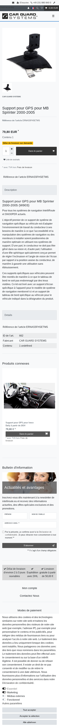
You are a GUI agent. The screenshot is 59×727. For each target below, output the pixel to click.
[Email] (13, 2)
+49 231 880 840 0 (41, 2)
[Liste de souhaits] (42, 8)
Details (8, 315)
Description (11, 190)
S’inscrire (24, 2)
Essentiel (12, 688)
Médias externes (16, 696)
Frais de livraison (24, 167)
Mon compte (29, 588)
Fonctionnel (13, 699)
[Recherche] (37, 8)
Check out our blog (7, 7)
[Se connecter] (29, 8)
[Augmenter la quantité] (12, 149)
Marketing (12, 692)
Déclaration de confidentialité (18, 683)
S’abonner (28, 545)
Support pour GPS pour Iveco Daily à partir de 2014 (20, 424)
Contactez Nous (29, 595)
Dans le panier (35, 151)
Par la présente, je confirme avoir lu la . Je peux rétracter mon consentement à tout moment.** (30, 535)
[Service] (54, 2)
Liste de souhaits (12, 160)
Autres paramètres (12, 703)
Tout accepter (29, 710)
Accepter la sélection (29, 716)
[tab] (29, 190)
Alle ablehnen (29, 722)
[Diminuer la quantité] (12, 153)
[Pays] (33, 8)
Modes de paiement (29, 610)
